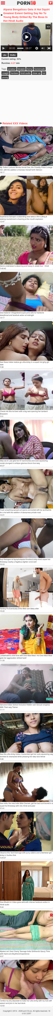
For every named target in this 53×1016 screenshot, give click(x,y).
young (5, 77)
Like (4, 55)
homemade (39, 68)
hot (43, 73)
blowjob (21, 68)
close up (36, 73)
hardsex (14, 73)
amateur (12, 68)
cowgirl (5, 73)
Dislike (13, 55)
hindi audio (25, 73)
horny (29, 68)
